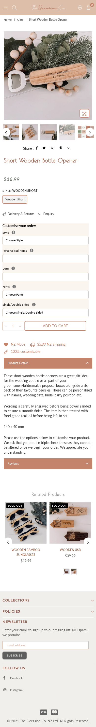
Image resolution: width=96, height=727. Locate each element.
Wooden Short (14, 199)
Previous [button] (8, 75)
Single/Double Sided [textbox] (45, 304)
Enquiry (48, 214)
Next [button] (88, 75)
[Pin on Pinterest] (61, 148)
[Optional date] (13, 268)
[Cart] (14, 7)
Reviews (13, 463)
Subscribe (14, 655)
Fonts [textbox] (45, 286)
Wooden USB (70, 550)
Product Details (18, 363)
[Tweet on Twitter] (44, 148)
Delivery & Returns (20, 214)
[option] (48, 75)
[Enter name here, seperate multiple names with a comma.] (31, 250)
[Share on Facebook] (37, 148)
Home (8, 19)
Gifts (20, 19)
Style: (19, 191)
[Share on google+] (52, 148)
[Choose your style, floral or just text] (13, 232)
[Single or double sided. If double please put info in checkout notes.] (34, 304)
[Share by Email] (69, 148)
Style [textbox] (29, 232)
